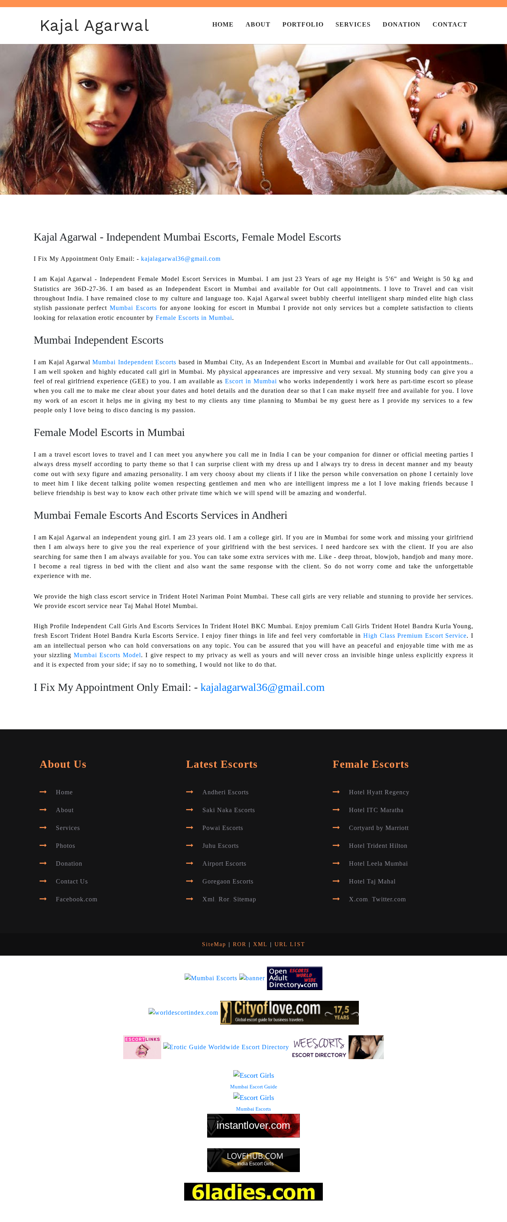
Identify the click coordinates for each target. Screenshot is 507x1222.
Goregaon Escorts (228, 881)
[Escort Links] (142, 1046)
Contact (450, 24)
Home (223, 24)
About (258, 24)
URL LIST (289, 944)
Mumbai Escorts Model (107, 655)
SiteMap (214, 944)
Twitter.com (389, 899)
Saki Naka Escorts (228, 810)
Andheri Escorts (225, 792)
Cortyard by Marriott (379, 828)
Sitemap (244, 899)
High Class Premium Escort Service (415, 635)
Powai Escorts (222, 828)
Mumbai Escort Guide (253, 1087)
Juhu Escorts (220, 845)
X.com (358, 899)
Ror (224, 899)
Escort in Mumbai (250, 381)
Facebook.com (76, 899)
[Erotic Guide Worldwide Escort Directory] (226, 1046)
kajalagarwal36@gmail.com (181, 258)
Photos (65, 845)
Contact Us (72, 881)
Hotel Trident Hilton (378, 845)
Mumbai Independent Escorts (134, 362)
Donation (402, 24)
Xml (208, 899)
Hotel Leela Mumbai (378, 863)
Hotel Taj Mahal (372, 881)
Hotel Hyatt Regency (379, 792)
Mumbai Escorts (133, 308)
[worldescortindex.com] (183, 1012)
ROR (239, 944)
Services (353, 24)
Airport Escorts (224, 863)
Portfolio (303, 24)
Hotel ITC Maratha (376, 810)
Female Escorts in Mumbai (194, 317)
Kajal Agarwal (94, 25)
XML (260, 944)
